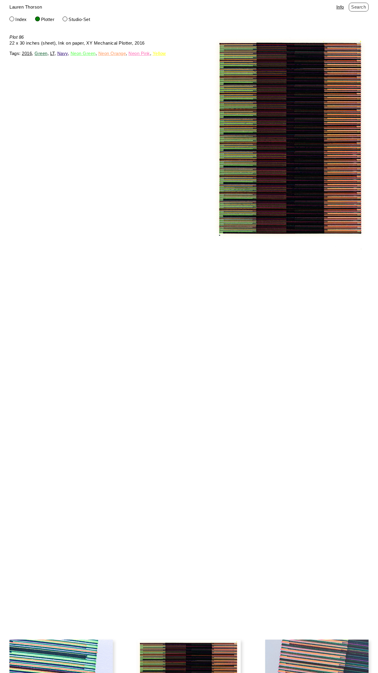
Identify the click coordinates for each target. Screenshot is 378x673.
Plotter (48, 19)
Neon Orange (112, 53)
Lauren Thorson (25, 6)
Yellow (159, 53)
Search (358, 6)
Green (41, 53)
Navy (62, 53)
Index (21, 19)
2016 (27, 53)
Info (340, 6)
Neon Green (83, 53)
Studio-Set (79, 19)
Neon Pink (139, 53)
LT (52, 53)
